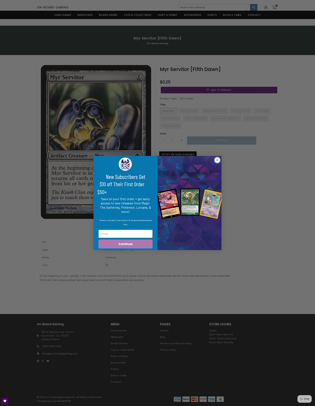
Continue (125, 244)
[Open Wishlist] (5, 401)
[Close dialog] (217, 160)
